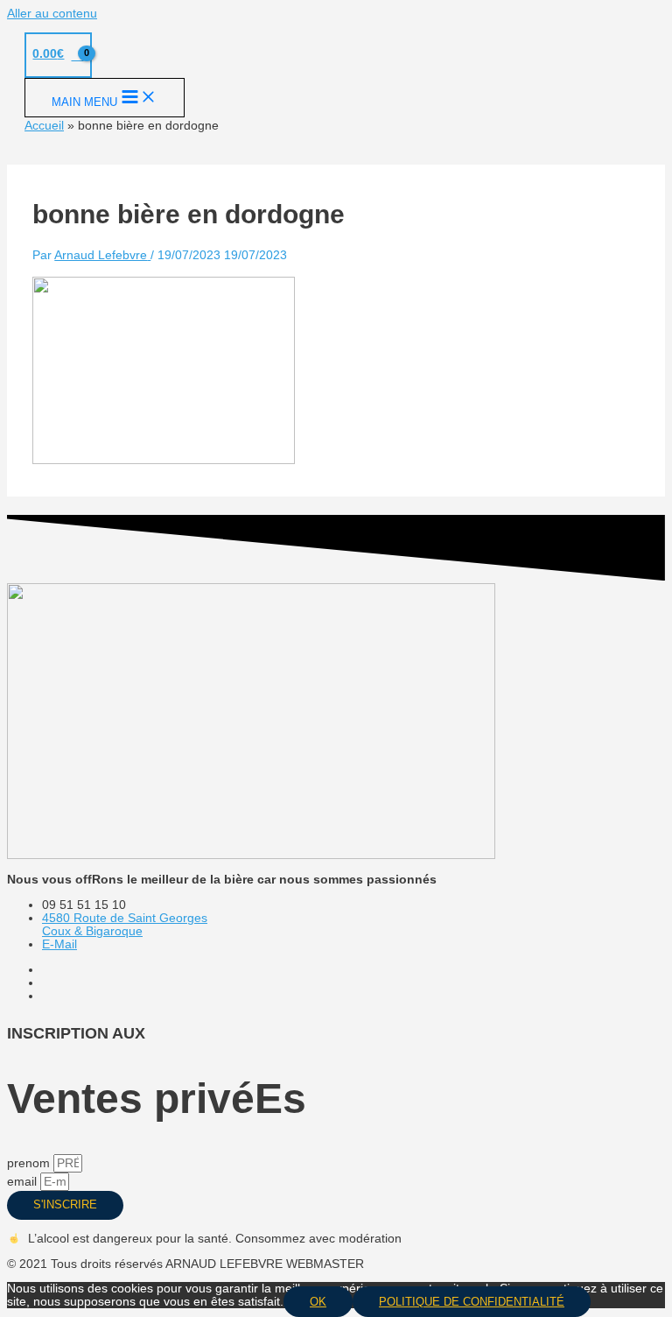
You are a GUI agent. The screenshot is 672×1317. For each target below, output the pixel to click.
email (23, 1181)
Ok (318, 1301)
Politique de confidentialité (471, 1301)
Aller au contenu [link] (52, 13)
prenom (30, 1163)
